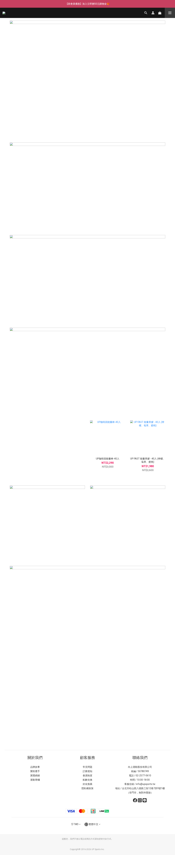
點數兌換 (87, 779)
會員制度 (87, 775)
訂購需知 (87, 771)
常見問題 (87, 767)
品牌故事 (35, 767)
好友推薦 (87, 784)
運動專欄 (35, 779)
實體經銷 (35, 775)
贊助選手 (35, 771)
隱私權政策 (87, 788)
